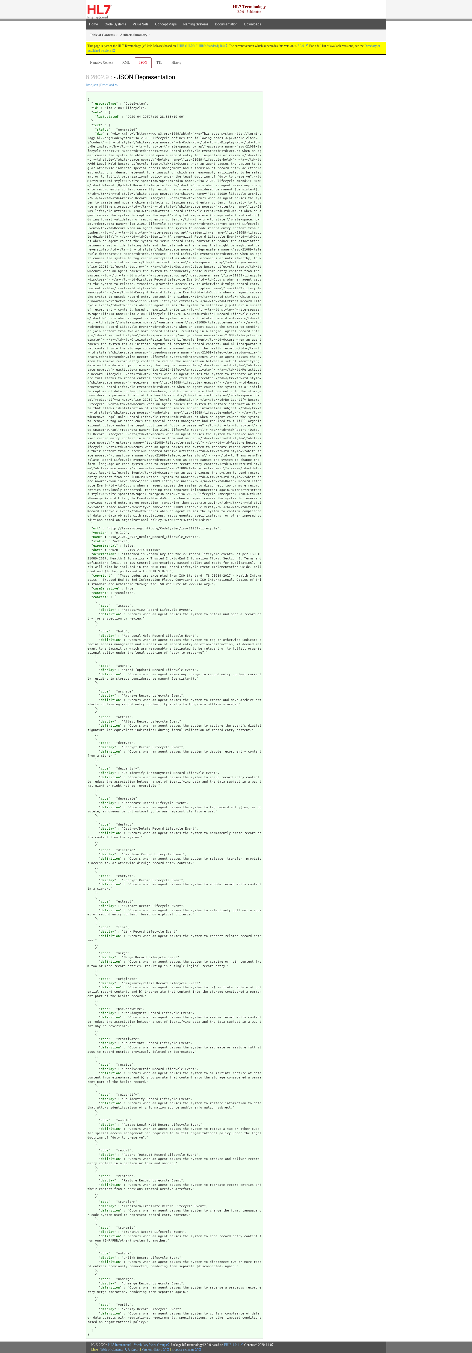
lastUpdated (107, 117)
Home (93, 24)
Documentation (226, 24)
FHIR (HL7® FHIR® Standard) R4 (200, 46)
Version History (152, 1349)
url (96, 528)
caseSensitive (105, 588)
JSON (143, 62)
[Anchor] (178, 76)
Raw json (92, 85)
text (97, 125)
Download (107, 85)
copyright (101, 575)
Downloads (252, 24)
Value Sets (141, 24)
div (100, 133)
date (97, 550)
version (100, 533)
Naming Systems (195, 24)
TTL (159, 62)
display (107, 610)
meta (97, 112)
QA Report (132, 1349)
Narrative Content (101, 62)
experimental (104, 545)
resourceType (104, 103)
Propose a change (183, 1349)
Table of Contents (111, 1349)
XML (126, 62)
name (97, 537)
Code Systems (115, 24)
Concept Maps (166, 24)
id (95, 108)
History (176, 62)
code (104, 606)
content (100, 593)
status (102, 129)
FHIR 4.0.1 (231, 1345)
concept (100, 597)
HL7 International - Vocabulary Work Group (137, 1345)
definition (110, 614)
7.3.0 (300, 46)
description (103, 554)
